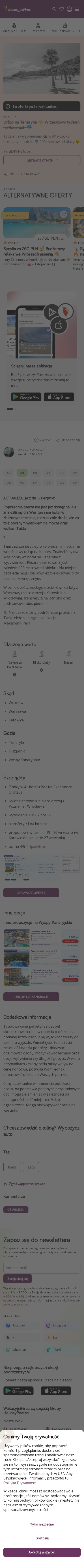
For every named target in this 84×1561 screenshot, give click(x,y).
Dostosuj (42, 1538)
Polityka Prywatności (20, 1483)
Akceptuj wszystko (42, 1552)
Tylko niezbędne (42, 1524)
